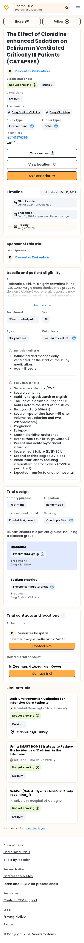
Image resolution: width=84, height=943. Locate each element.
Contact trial (39, 176)
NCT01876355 (17, 138)
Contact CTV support (20, 900)
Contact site (42, 646)
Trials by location (17, 860)
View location (39, 164)
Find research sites (18, 876)
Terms (8, 924)
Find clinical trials (16, 852)
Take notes (39, 153)
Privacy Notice (14, 916)
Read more (42, 305)
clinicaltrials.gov (35, 828)
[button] (15, 98)
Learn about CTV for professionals (30, 884)
